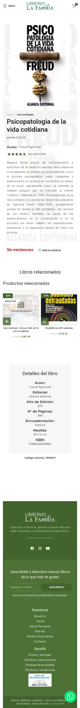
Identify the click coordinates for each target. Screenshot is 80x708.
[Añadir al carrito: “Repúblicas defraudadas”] (45, 321)
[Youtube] (47, 548)
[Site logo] (40, 5)
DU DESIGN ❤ (56, 704)
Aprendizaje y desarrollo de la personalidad (20, 329)
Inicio (10, 114)
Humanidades (25, 114)
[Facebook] (32, 548)
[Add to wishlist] (37, 296)
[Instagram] (40, 548)
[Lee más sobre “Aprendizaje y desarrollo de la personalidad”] (7, 321)
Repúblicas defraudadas (59, 327)
